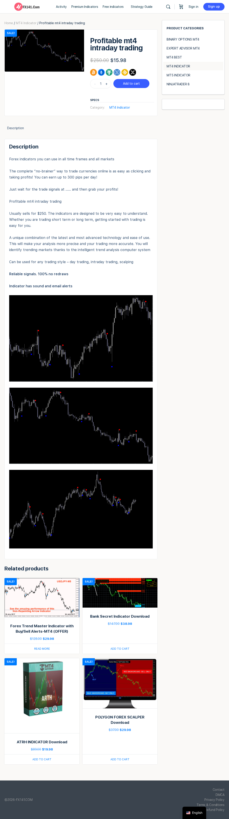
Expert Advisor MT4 (183, 48)
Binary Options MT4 (183, 39)
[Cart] (181, 6)
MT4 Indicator (26, 23)
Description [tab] (15, 128)
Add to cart (131, 83)
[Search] (168, 6)
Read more (42, 648)
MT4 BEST (174, 57)
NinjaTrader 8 (178, 84)
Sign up (214, 6)
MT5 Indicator (178, 75)
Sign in (193, 7)
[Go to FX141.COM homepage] (26, 6)
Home (8, 23)
